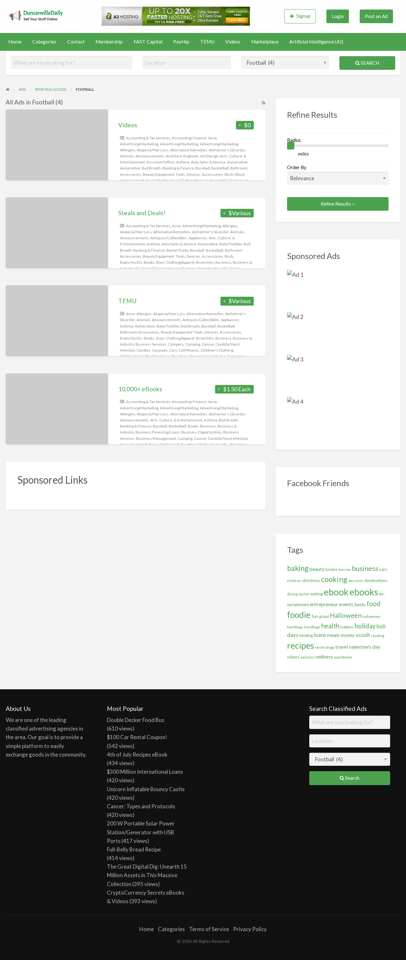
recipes (300, 645)
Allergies (127, 150)
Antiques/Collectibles (168, 237)
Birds (229, 174)
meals (333, 635)
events (346, 604)
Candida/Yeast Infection (228, 438)
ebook (336, 591)
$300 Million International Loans (145, 771)
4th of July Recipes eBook (137, 754)
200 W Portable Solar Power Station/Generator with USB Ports (141, 832)
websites (307, 657)
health (330, 626)
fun (314, 616)
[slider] (291, 145)
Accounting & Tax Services (148, 138)
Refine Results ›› (338, 204)
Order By (296, 167)
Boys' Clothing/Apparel (175, 262)
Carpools (159, 350)
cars (383, 569)
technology (324, 647)
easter (304, 594)
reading (377, 635)
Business (223, 262)
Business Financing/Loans (157, 432)
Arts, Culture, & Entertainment (176, 420)
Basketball (220, 168)
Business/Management (156, 438)
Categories (44, 41)
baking (298, 568)
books (331, 569)
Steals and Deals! (142, 212)
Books (149, 262)
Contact (76, 41)
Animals (127, 156)
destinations (375, 580)
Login (338, 16)
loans (320, 635)
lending (306, 635)
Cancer (208, 344)
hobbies (347, 627)
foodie (299, 615)
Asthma (182, 162)
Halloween (346, 615)
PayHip (181, 41)
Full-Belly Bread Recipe (134, 849)
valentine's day (364, 647)
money (348, 635)
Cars (173, 350)
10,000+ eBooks (140, 389)
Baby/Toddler (230, 244)
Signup (303, 16)
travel (341, 647)
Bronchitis (205, 262)
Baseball (202, 168)
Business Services (151, 344)
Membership (109, 41)
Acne (212, 138)
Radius (294, 140)
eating (317, 593)
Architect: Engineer (182, 156)
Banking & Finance (178, 168)
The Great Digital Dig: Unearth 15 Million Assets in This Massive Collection (147, 875)
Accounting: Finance (189, 138)
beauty (317, 569)
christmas (311, 580)
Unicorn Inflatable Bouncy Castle (146, 789)
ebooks (364, 591)
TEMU (207, 41)
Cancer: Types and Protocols (141, 806)
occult (363, 635)
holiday (365, 626)
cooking (334, 579)
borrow (344, 569)
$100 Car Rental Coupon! (137, 737)
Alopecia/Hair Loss (152, 150)
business (365, 568)
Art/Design (209, 156)
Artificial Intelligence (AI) (316, 41)
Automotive (237, 162)
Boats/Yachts (131, 262)
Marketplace (264, 41)
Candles (144, 350)
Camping (192, 344)
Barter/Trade (177, 250)
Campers (176, 344)
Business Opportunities (201, 432)
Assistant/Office (160, 162)
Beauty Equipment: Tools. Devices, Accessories (183, 174)
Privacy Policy (250, 929)
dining (292, 594)
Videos (232, 41)
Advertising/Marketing (139, 144)
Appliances (198, 237)
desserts (355, 580)
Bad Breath (151, 168)
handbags (312, 627)
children (294, 580)
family (360, 604)
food (374, 603)
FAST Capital (148, 41)
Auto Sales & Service (208, 162)
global (324, 616)
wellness (324, 656)
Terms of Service (209, 929)
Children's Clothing (216, 350)
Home (15, 41)
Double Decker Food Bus (135, 720)
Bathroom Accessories (139, 332)
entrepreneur (324, 604)
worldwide (343, 657)
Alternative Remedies (188, 150)
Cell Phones (189, 350)
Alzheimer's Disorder (227, 150)
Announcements (149, 156)
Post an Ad (376, 16)
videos (293, 656)
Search (369, 63)
